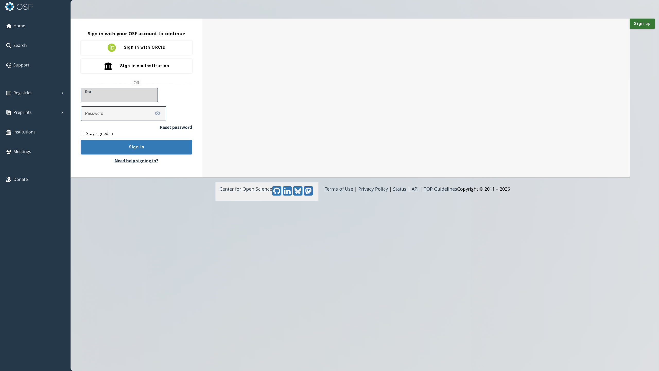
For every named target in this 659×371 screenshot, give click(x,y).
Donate (20, 179)
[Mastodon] (308, 194)
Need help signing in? (136, 161)
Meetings (22, 151)
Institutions (24, 132)
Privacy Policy (373, 189)
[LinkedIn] (287, 194)
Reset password (176, 127)
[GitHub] (276, 194)
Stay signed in (99, 133)
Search (20, 45)
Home (19, 26)
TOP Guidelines (440, 189)
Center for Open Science (246, 189)
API (415, 189)
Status (399, 189)
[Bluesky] (297, 194)
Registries (22, 93)
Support (21, 65)
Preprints (22, 112)
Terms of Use (339, 189)
